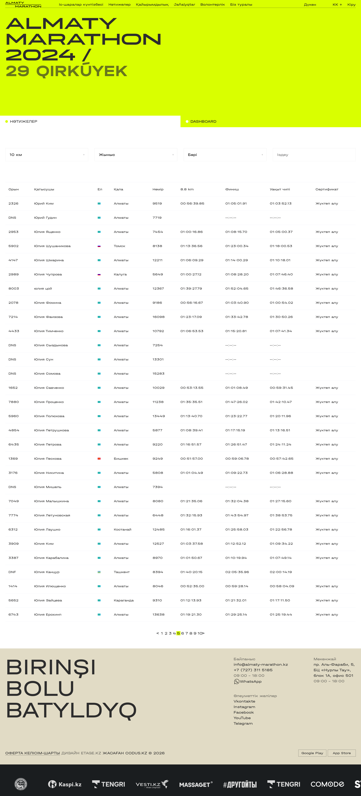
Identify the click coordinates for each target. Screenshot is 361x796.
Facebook (244, 712)
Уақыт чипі (280, 189)
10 (199, 633)
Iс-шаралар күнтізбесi (81, 4)
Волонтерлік (212, 4)
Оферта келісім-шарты (32, 753)
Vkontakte (244, 701)
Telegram (243, 723)
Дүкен (310, 5)
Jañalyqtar (184, 4)
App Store (342, 753)
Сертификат (326, 189)
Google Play (312, 753)
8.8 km (187, 189)
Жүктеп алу (326, 203)
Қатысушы (44, 189)
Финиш (232, 189)
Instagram (244, 707)
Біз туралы (241, 4)
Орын (13, 189)
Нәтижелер (119, 4)
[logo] (23, 4)
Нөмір (158, 189)
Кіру (351, 5)
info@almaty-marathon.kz (261, 664)
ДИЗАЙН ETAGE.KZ (81, 753)
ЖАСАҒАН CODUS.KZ (125, 753)
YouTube (242, 718)
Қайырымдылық (152, 4)
